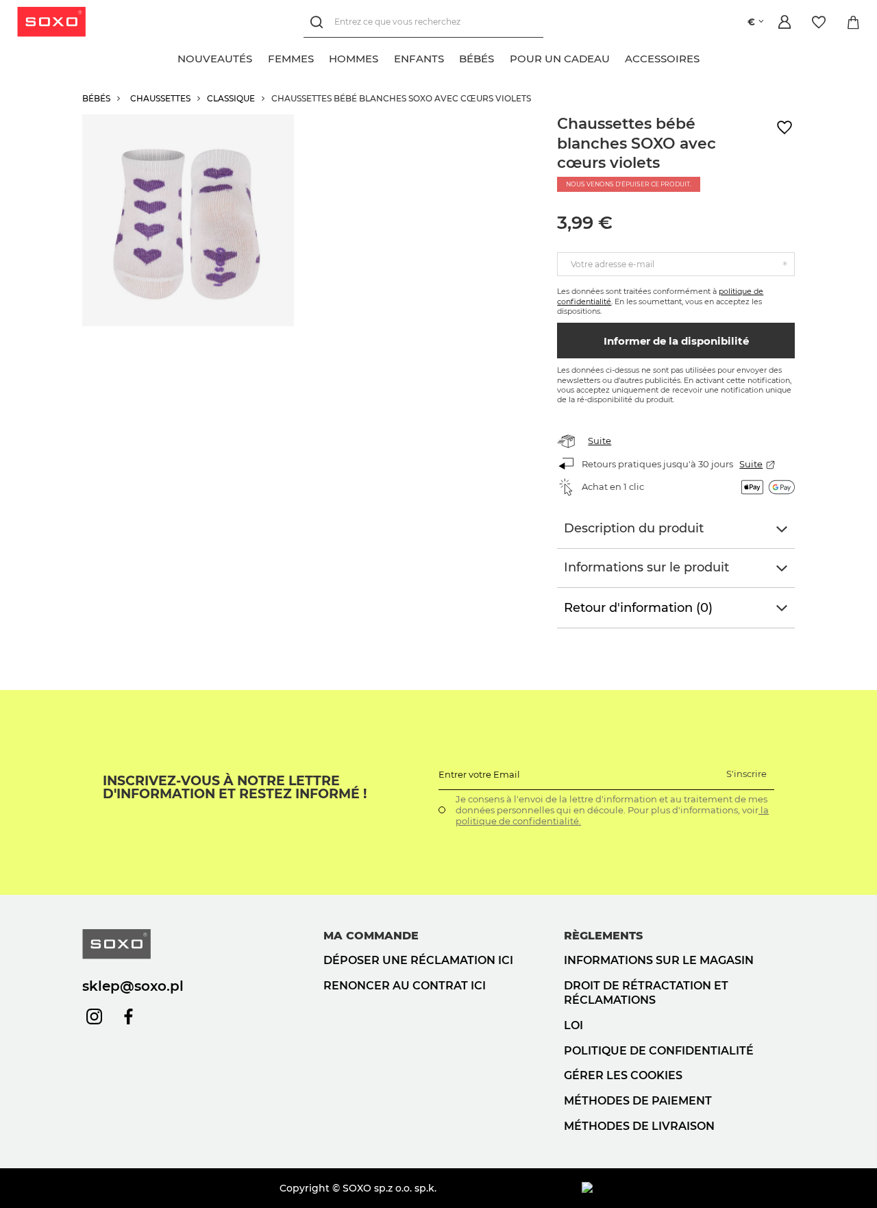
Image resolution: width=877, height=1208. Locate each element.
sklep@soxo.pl (133, 986)
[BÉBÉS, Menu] (501, 56)
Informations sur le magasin (659, 960)
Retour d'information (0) (638, 607)
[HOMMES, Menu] (385, 56)
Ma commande (371, 935)
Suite (599, 440)
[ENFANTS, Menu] (451, 56)
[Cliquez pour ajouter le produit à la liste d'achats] (784, 127)
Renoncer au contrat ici (404, 985)
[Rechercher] (319, 22)
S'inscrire (746, 773)
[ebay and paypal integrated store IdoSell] (688, 1188)
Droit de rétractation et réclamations (646, 993)
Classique (231, 98)
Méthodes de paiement (638, 1100)
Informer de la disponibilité (676, 340)
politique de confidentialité (659, 1050)
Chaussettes (160, 98)
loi (573, 1025)
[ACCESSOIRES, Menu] (707, 56)
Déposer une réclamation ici (418, 960)
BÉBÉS (96, 98)
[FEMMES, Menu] (321, 56)
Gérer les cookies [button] (623, 1075)
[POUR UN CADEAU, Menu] (617, 56)
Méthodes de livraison (639, 1126)
